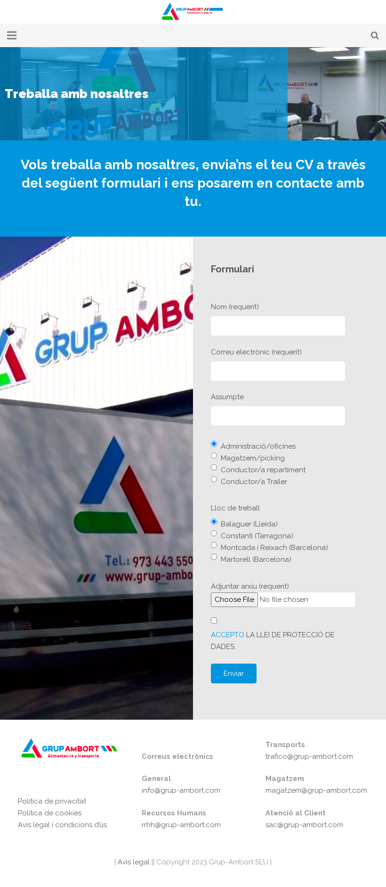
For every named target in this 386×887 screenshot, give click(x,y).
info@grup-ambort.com (181, 790)
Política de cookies (49, 813)
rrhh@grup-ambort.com (181, 825)
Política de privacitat (52, 801)
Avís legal (133, 862)
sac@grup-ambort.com (304, 825)
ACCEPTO (227, 635)
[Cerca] (375, 35)
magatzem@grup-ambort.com (316, 790)
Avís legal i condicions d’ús (62, 825)
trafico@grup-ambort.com (309, 756)
